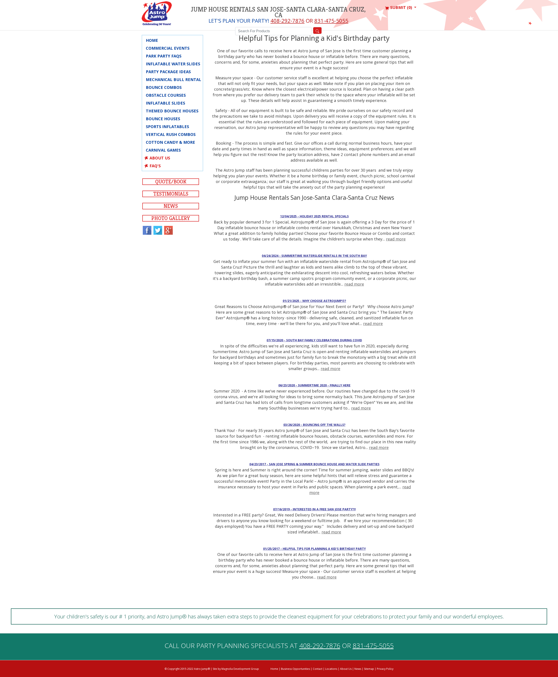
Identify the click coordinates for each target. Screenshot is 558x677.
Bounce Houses (163, 118)
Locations (331, 669)
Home (152, 40)
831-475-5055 (331, 20)
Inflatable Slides (165, 103)
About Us (160, 158)
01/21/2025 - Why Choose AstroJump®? (314, 301)
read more (396, 239)
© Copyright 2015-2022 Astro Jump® (187, 669)
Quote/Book (170, 181)
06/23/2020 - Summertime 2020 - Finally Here (314, 385)
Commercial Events (167, 48)
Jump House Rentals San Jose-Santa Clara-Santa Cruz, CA (278, 12)
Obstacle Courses (166, 95)
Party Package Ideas (168, 71)
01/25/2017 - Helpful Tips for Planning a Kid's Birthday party (314, 549)
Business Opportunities (295, 669)
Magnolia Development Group (240, 669)
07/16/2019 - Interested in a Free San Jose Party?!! (314, 509)
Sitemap (369, 669)
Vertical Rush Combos (171, 134)
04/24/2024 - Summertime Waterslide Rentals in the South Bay (314, 256)
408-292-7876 (287, 20)
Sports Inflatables (167, 126)
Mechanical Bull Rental (173, 79)
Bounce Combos (164, 87)
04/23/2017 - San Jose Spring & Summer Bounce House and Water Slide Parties (314, 464)
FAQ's (155, 165)
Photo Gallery (170, 218)
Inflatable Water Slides (173, 63)
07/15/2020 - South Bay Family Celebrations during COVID (314, 340)
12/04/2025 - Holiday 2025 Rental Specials (314, 216)
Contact (317, 669)
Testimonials (170, 194)
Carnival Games (163, 150)
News (170, 206)
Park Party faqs (163, 56)
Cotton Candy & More (170, 142)
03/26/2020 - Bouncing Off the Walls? (314, 425)
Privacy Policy (385, 669)
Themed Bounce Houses (172, 110)
